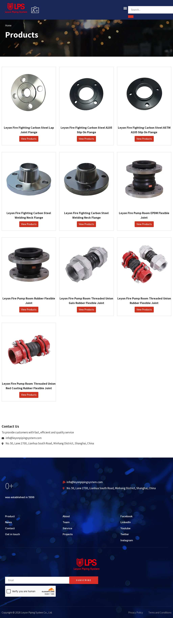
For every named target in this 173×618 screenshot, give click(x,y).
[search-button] (130, 16)
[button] (125, 8)
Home (8, 25)
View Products (28, 138)
